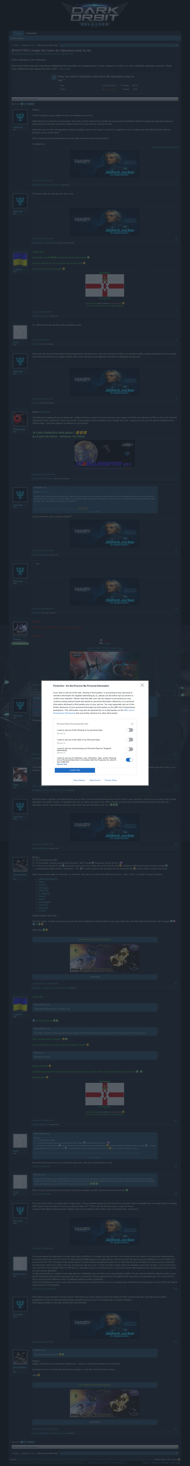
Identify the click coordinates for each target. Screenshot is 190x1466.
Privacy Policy (111, 780)
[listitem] (95, 723)
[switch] (129, 730)
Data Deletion (79, 780)
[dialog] (95, 733)
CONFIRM (75, 770)
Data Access (95, 780)
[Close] (143, 686)
